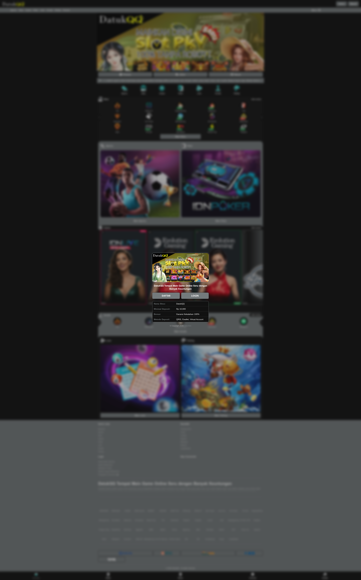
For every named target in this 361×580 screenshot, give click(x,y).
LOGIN (195, 295)
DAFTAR (166, 295)
